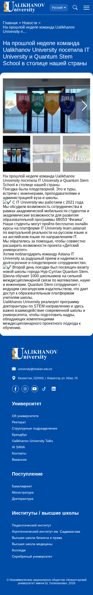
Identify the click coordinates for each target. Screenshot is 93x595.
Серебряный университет (32, 556)
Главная (10, 23)
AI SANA (18, 447)
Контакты (19, 453)
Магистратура (23, 492)
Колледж (19, 550)
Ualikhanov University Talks (32, 441)
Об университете (25, 416)
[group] (46, 105)
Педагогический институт (31, 525)
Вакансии (19, 459)
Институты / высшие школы (45, 513)
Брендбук (19, 434)
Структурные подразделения (34, 428)
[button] (84, 105)
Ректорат (19, 422)
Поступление (27, 474)
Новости (29, 23)
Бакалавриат (22, 486)
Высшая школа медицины (32, 544)
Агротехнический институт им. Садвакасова (46, 531)
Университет (26, 403)
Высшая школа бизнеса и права (37, 538)
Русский (57, 7)
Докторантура (22, 499)
